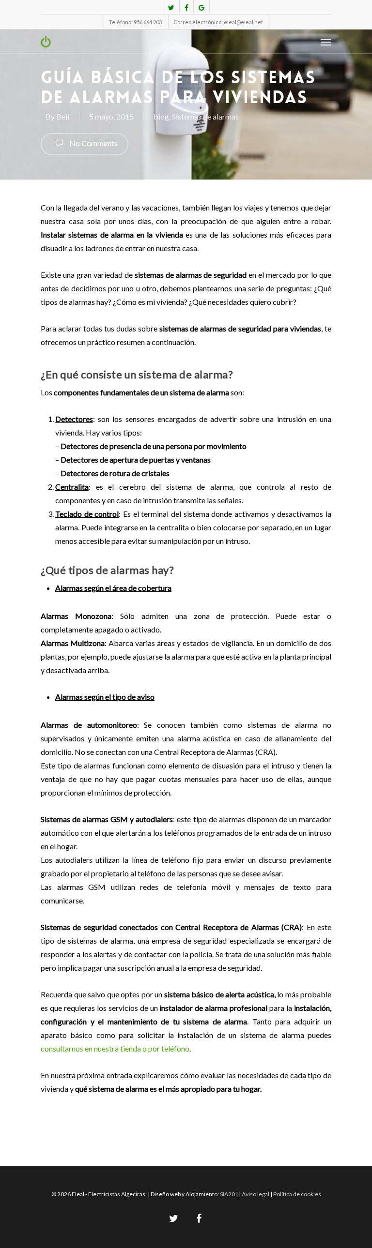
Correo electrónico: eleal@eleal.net (218, 22)
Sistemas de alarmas (205, 116)
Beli (62, 116)
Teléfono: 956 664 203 (135, 22)
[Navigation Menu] (326, 41)
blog (161, 116)
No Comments (93, 143)
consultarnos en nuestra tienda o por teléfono (115, 1048)
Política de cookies (297, 1194)
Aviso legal (256, 1194)
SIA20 (227, 1194)
